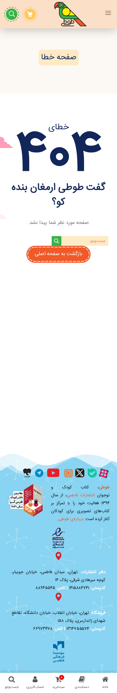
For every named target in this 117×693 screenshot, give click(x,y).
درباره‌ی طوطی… (69, 519)
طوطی (104, 487)
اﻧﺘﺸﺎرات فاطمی (81, 495)
